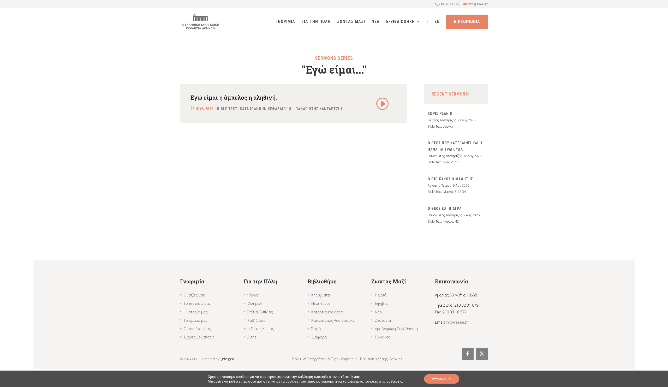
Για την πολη (316, 22)
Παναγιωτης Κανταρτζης (319, 109)
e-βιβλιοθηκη (400, 22)
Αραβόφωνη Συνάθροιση (396, 328)
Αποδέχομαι (441, 379)
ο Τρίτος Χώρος (260, 328)
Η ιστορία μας (195, 311)
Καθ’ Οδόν (256, 320)
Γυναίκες (382, 337)
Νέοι (379, 311)
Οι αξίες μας (194, 295)
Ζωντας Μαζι (351, 22)
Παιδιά (380, 295)
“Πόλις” (253, 295)
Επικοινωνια (467, 21)
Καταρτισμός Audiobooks (332, 320)
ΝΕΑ (376, 22)
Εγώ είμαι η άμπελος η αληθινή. (233, 97)
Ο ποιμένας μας (197, 328)
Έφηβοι (381, 303)
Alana (252, 337)
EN (437, 22)
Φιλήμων (254, 303)
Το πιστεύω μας (197, 303)
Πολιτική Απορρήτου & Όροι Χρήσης (323, 358)
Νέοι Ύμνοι (320, 303)
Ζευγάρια (383, 320)
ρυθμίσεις (394, 381)
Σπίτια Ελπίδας (260, 311)
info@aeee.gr (457, 322)
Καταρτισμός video (327, 311)
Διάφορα (319, 337)
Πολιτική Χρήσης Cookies (381, 358)
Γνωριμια (285, 22)
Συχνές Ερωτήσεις (199, 337)
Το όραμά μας (195, 320)
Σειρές (316, 328)
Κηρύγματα (320, 295)
